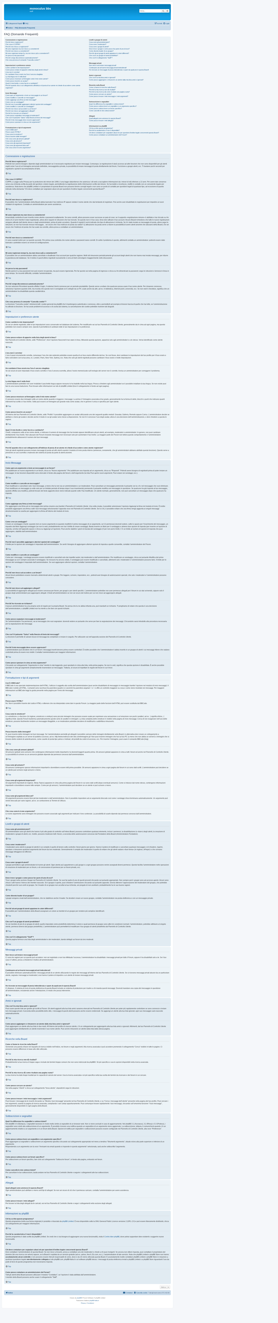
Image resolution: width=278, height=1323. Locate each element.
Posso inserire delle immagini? (16, 136)
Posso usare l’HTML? (13, 132)
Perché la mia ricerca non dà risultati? (102, 90)
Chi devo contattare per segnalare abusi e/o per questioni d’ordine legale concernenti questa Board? (124, 133)
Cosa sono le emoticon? (14, 134)
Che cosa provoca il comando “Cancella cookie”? (23, 60)
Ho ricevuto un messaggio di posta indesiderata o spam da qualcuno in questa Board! (119, 70)
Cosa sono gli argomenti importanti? (18, 143)
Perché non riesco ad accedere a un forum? (21, 109)
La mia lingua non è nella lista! (16, 76)
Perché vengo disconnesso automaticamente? (22, 58)
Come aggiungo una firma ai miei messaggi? (21, 100)
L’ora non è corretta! (13, 72)
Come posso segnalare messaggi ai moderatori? (23, 115)
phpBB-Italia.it (94, 1300)
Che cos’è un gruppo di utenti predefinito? (103, 55)
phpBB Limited (68, 1221)
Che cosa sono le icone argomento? (18, 147)
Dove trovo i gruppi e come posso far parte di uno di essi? (109, 49)
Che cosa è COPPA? (13, 44)
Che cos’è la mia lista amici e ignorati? (102, 77)
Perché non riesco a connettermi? (17, 51)
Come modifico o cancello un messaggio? (20, 97)
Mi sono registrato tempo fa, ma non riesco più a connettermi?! (27, 53)
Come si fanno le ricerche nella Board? (102, 87)
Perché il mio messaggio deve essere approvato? (23, 120)
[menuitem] (25, 23)
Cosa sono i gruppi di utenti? (99, 47)
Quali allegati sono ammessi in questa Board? (105, 118)
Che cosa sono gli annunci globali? (18, 139)
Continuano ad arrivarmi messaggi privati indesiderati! (108, 68)
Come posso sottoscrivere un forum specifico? (105, 108)
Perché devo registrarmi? (14, 42)
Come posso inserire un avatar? (17, 81)
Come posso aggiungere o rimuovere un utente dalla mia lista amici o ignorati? (116, 80)
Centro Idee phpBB (111, 1237)
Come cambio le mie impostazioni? (18, 68)
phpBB (79, 1298)
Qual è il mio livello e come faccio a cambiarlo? (22, 83)
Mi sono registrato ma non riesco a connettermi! (22, 49)
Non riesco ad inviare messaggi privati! (102, 65)
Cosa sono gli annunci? (14, 141)
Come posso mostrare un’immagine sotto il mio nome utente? (27, 79)
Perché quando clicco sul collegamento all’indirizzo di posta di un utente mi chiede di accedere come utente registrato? (43, 86)
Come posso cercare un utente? (100, 94)
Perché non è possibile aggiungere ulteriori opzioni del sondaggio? (29, 104)
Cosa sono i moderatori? (97, 44)
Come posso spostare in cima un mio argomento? (23, 122)
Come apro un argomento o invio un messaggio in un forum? (27, 95)
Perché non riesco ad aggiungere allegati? (20, 111)
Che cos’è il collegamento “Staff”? (101, 58)
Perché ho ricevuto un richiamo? (17, 113)
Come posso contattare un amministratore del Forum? (108, 135)
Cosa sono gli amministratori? (99, 42)
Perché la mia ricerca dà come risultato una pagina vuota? (109, 92)
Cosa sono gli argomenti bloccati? (17, 145)
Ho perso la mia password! (15, 55)
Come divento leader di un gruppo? (101, 51)
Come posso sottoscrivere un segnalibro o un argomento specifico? (113, 106)
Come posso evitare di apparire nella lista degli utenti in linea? (27, 70)
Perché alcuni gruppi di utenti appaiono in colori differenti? (109, 53)
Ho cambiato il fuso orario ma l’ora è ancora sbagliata (24, 74)
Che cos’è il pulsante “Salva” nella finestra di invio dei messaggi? (28, 117)
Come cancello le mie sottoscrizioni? (102, 111)
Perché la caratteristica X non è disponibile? (104, 130)
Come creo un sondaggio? (15, 102)
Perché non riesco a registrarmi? (17, 47)
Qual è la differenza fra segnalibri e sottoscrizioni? (106, 104)
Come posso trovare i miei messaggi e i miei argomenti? (108, 96)
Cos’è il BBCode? (12, 130)
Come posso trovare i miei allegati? (101, 120)
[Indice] (17, 12)
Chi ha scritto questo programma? (101, 128)
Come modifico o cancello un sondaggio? (20, 106)
